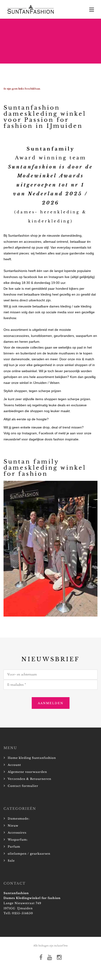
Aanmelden (50, 703)
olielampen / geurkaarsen (29, 853)
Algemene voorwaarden (27, 772)
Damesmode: (18, 818)
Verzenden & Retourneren (29, 779)
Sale (11, 860)
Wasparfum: (18, 839)
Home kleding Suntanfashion (32, 758)
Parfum (14, 846)
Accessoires (17, 832)
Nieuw (13, 825)
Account (14, 765)
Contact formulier (23, 786)
